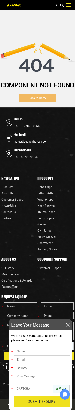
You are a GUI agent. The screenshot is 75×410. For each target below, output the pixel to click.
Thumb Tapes (46, 212)
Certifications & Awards (16, 280)
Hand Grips (45, 187)
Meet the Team (10, 274)
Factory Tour (9, 286)
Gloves (42, 224)
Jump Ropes (46, 218)
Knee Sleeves (46, 205)
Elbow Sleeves (47, 236)
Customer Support (13, 199)
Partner (6, 218)
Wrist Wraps (45, 199)
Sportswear (45, 243)
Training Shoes (47, 249)
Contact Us (8, 212)
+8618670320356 (26, 157)
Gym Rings (44, 230)
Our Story (7, 268)
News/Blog (8, 205)
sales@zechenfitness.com (31, 141)
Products (7, 187)
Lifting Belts (46, 193)
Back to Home (38, 98)
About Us (7, 193)
